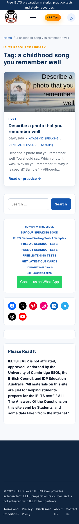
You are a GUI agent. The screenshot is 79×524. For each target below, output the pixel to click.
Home (8, 37)
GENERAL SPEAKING (23, 144)
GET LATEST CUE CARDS (39, 261)
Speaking (47, 144)
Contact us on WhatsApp (39, 282)
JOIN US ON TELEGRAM (39, 273)
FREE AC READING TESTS (39, 244)
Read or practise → (25, 178)
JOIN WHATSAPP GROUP (39, 267)
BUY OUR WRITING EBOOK (39, 226)
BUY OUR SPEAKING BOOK (39, 232)
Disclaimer (43, 509)
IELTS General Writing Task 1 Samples (39, 238)
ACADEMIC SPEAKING (44, 138)
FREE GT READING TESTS (40, 249)
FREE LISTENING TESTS (39, 255)
